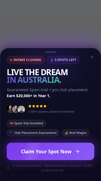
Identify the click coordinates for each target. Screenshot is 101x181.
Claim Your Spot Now (46, 151)
